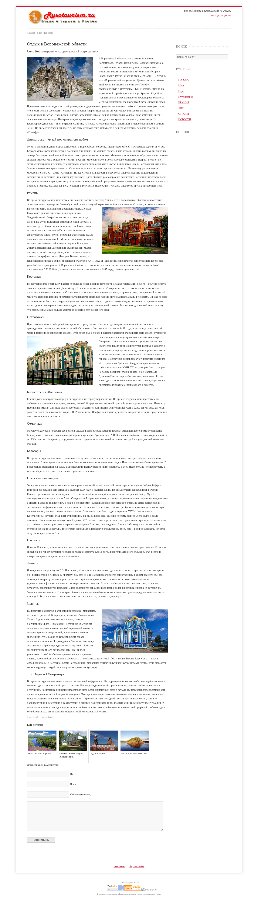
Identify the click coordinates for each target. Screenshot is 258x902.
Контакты (119, 866)
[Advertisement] (202, 196)
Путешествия (185, 96)
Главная (31, 32)
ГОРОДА (183, 79)
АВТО (181, 108)
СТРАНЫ (183, 113)
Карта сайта (137, 866)
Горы (181, 91)
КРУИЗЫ (183, 102)
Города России (46, 32)
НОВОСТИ (184, 119)
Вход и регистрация (220, 15)
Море (181, 85)
